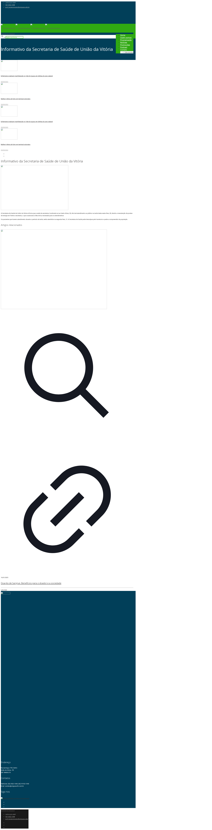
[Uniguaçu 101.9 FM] (30, 28)
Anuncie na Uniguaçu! (8, 34)
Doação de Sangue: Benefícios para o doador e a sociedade (31, 583)
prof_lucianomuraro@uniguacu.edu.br (17, 7)
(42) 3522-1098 (10, 5)
